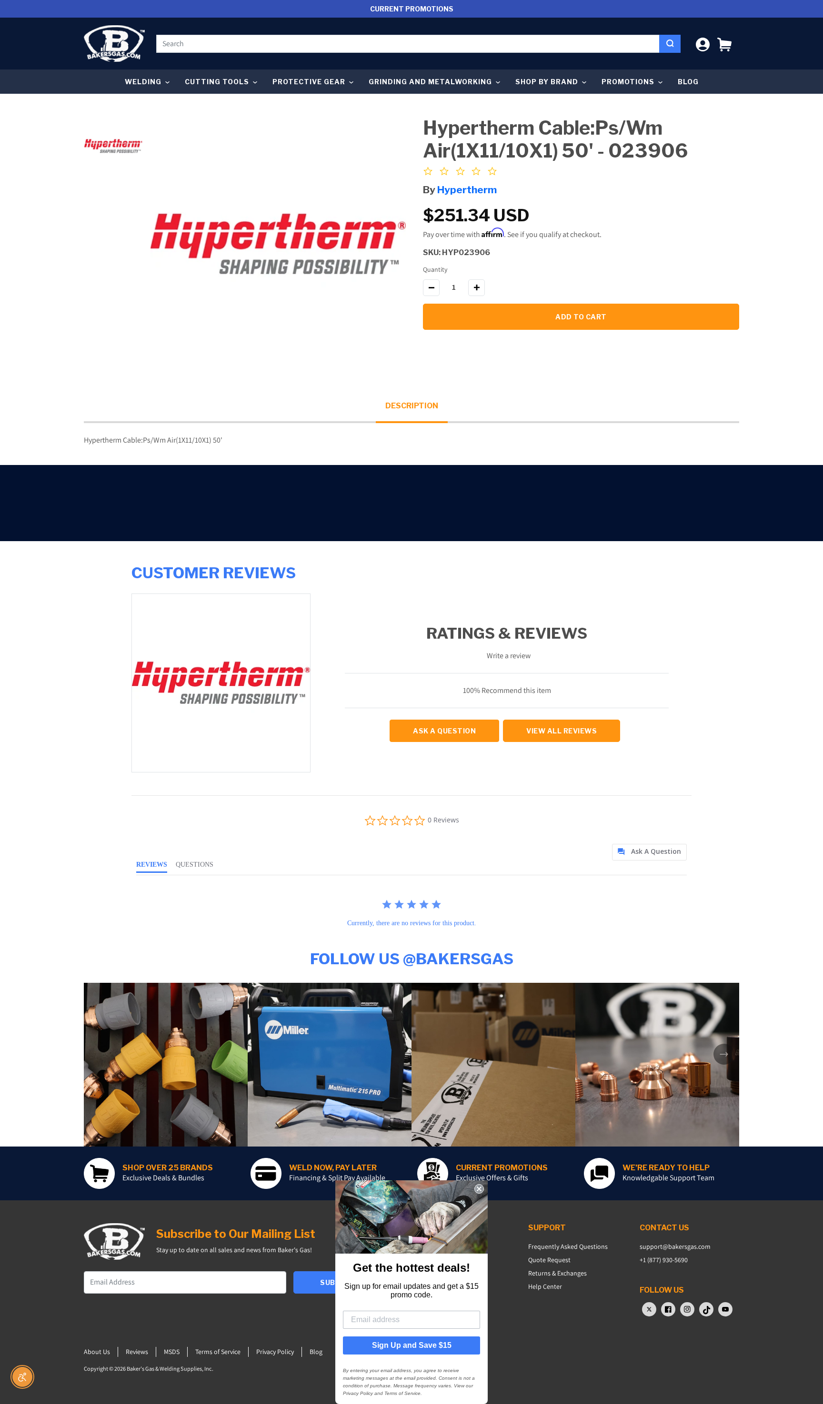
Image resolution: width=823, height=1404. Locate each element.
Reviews (137, 1351)
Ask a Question (444, 731)
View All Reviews (561, 731)
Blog (688, 82)
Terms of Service (218, 1351)
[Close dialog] (479, 1189)
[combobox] (408, 44)
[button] (724, 43)
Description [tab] (411, 405)
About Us (97, 1351)
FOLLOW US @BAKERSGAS (411, 958)
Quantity (435, 269)
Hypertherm (467, 190)
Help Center (545, 1286)
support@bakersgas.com (675, 1246)
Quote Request (549, 1260)
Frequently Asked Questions (568, 1246)
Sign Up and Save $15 (412, 1345)
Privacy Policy (275, 1351)
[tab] (649, 852)
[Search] (670, 44)
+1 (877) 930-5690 (664, 1260)
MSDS (172, 1351)
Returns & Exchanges (557, 1273)
